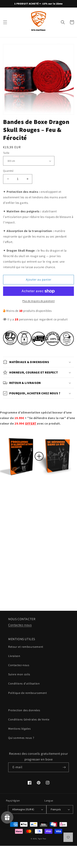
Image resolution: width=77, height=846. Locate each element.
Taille (6, 153)
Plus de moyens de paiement (38, 300)
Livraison (14, 656)
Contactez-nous (20, 625)
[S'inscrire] (64, 767)
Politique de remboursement (27, 693)
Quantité (8, 171)
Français (56, 809)
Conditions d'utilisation (24, 683)
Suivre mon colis (19, 674)
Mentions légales (19, 728)
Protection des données (24, 710)
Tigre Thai (42, 838)
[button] (5, 22)
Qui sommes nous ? (21, 738)
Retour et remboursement (25, 647)
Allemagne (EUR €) (23, 809)
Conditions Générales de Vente (28, 719)
